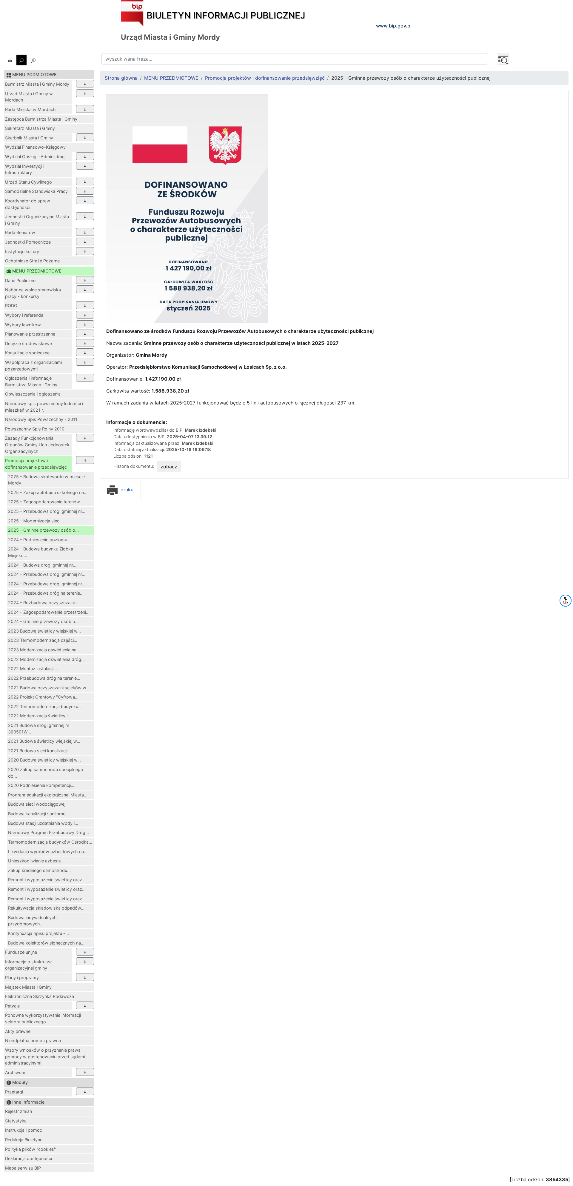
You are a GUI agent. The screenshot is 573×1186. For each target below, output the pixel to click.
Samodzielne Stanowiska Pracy (36, 191)
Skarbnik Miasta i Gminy (29, 137)
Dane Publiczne (20, 280)
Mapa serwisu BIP (23, 1167)
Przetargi (14, 1091)
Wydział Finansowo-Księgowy (35, 147)
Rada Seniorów (20, 232)
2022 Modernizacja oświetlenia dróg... (46, 659)
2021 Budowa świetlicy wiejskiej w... (44, 741)
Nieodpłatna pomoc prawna (33, 1040)
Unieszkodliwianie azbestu (34, 860)
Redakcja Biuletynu (23, 1139)
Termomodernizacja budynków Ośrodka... (50, 841)
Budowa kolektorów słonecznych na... (46, 942)
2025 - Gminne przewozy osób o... (43, 530)
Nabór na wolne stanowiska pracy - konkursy (33, 293)
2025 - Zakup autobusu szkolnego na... (47, 492)
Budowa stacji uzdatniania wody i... (43, 823)
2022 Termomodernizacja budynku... (45, 706)
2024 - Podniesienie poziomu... (39, 539)
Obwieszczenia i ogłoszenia (33, 393)
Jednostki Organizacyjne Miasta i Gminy (37, 220)
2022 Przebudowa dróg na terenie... (44, 678)
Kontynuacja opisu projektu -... (38, 933)
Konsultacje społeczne (27, 352)
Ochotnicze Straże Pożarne (32, 260)
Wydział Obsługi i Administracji (35, 156)
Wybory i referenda (24, 315)
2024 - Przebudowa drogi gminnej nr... (46, 574)
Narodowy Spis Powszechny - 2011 (41, 419)
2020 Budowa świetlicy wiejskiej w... (44, 759)
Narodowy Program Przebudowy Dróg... (48, 832)
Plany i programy (22, 977)
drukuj (127, 490)
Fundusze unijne (21, 952)
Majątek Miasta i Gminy (28, 987)
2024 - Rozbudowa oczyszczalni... (43, 602)
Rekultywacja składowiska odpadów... (46, 907)
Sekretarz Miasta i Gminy (30, 128)
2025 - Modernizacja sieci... (36, 520)
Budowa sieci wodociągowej (36, 804)
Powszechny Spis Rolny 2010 (34, 428)
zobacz (169, 467)
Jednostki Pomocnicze (28, 241)
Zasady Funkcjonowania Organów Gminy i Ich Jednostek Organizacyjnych (37, 444)
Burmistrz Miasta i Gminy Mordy (37, 84)
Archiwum (15, 1072)
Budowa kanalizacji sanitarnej (37, 813)
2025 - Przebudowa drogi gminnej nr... (46, 511)
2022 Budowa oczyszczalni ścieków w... (49, 687)
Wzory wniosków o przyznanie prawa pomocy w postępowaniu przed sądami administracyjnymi (45, 1056)
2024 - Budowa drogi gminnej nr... (42, 564)
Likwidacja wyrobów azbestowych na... (47, 851)
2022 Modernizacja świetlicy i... (39, 715)
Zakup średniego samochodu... (39, 870)
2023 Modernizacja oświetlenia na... (44, 649)
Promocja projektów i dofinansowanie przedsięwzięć (36, 464)
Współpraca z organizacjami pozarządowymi (33, 365)
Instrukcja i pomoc (23, 1130)
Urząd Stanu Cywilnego (28, 181)
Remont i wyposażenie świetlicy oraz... (47, 879)
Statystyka (16, 1120)
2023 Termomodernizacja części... (42, 640)
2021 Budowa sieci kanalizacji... (39, 750)
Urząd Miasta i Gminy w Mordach (29, 97)
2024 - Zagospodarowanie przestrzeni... (49, 612)
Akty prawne (17, 1031)
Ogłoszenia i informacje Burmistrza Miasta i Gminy (31, 381)
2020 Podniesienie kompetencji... (41, 785)
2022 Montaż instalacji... (32, 668)
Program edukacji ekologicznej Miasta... (47, 794)
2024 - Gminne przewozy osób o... (43, 621)
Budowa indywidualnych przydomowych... (32, 921)
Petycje (12, 1005)
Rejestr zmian (18, 1111)
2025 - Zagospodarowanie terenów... (45, 501)
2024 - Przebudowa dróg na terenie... (46, 593)
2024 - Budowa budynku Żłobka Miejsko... (40, 552)
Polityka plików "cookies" (30, 1149)
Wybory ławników (23, 324)
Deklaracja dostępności (28, 1158)
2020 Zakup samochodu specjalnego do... (45, 773)
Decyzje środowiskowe (28, 343)
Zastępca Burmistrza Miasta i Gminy (41, 118)
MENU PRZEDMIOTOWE (171, 78)
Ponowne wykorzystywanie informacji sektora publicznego (43, 1018)
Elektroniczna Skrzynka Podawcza (39, 996)
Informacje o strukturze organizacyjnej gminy (28, 965)
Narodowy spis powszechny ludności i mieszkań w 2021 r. (44, 407)
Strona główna (121, 78)
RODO (11, 305)
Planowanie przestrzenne (30, 333)
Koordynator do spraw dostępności (27, 204)
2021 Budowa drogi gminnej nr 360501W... (38, 728)
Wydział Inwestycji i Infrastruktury (24, 169)
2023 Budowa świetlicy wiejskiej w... (44, 630)
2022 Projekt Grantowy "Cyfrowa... (43, 696)
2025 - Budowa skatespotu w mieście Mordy (46, 480)
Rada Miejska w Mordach (30, 109)
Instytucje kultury (22, 251)
